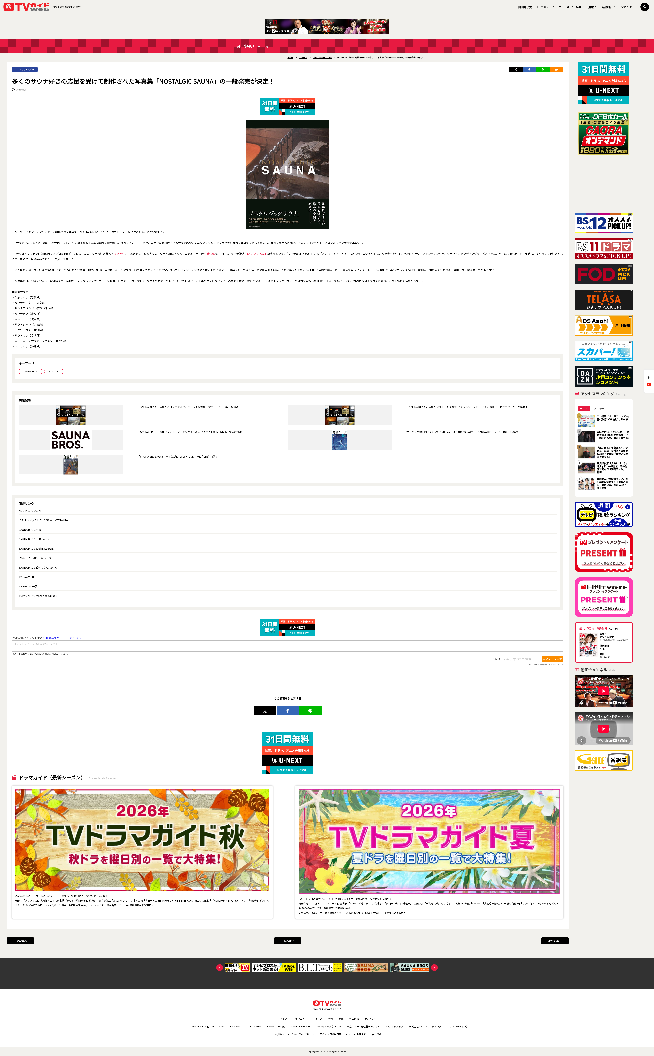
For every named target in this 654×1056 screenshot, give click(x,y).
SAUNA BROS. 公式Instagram (36, 548)
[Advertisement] (604, 184)
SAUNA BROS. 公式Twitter (34, 539)
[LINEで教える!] (543, 69)
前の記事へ (20, 941)
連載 (591, 7)
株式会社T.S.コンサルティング (425, 1026)
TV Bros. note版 (28, 586)
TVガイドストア (394, 1026)
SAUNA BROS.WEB (30, 529)
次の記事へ (555, 941)
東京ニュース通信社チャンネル (363, 1026)
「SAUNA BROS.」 (255, 254)
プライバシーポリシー (302, 1034)
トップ (283, 1018)
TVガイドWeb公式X (457, 1026)
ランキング (625, 7)
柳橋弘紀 (209, 254)
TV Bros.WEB (26, 577)
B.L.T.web (235, 1026)
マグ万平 (119, 254)
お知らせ (279, 1034)
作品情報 (606, 7)
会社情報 (377, 1034)
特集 (578, 7)
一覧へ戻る (287, 941)
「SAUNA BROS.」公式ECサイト (38, 558)
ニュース (563, 7)
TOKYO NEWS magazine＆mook (38, 595)
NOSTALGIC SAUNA (30, 511)
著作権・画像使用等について (335, 1034)
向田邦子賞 (525, 7)
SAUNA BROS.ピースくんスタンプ (38, 567)
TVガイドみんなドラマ (329, 1026)
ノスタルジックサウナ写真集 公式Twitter (44, 520)
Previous (219, 967)
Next (434, 967)
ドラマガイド (543, 7)
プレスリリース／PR (24, 69)
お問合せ (361, 1034)
